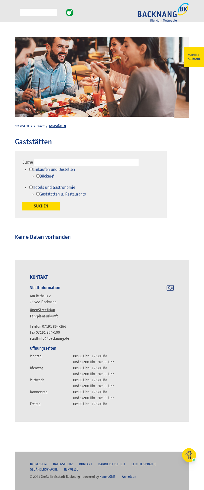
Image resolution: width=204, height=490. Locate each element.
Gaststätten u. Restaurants (63, 194)
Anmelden (129, 476)
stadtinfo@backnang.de (49, 338)
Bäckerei (47, 176)
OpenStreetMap (42, 309)
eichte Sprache (143, 464)
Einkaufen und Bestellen (54, 169)
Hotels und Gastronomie (54, 187)
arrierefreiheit (111, 464)
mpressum (38, 464)
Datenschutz (63, 464)
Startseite (22, 126)
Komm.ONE (107, 476)
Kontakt (85, 464)
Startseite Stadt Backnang (163, 15)
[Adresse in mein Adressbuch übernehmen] (170, 289)
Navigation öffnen (16, 15)
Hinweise (71, 469)
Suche (27, 162)
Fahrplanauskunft (44, 316)
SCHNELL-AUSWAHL (194, 57)
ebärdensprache (44, 469)
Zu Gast (39, 126)
